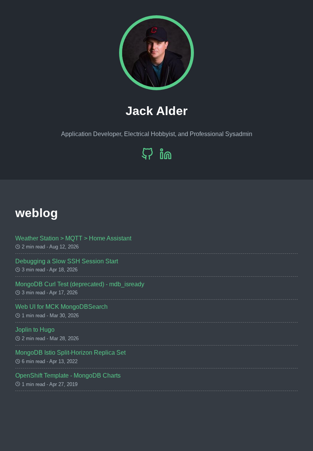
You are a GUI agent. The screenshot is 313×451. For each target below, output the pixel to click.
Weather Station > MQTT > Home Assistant (73, 238)
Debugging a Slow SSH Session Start (66, 261)
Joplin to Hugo (35, 329)
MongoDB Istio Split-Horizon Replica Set (70, 352)
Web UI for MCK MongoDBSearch (61, 306)
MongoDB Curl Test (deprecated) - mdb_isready (79, 284)
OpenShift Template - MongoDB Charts (68, 375)
